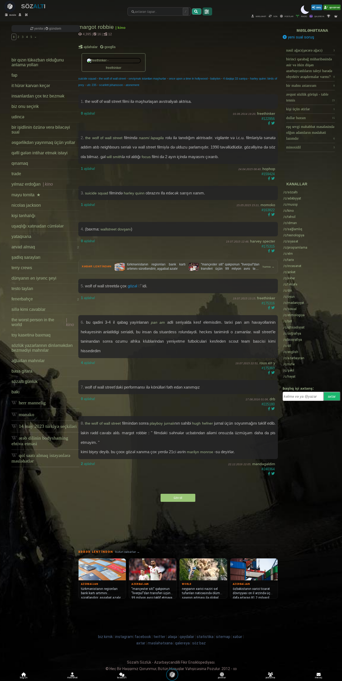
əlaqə (172, 637)
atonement (132, 85)
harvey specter (262, 241)
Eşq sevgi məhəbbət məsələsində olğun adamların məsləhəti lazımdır (310, 132)
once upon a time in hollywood (188, 78)
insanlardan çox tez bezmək (37, 96)
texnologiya (293, 235)
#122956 (268, 119)
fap (14, 75)
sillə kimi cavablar (28, 309)
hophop (268, 169)
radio (304, 16)
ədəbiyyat (292, 198)
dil (287, 346)
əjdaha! (88, 113)
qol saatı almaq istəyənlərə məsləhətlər (40, 458)
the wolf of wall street (112, 78)
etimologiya (294, 315)
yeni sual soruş (300, 37)
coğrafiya (292, 333)
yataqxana (21, 236)
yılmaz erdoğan (32, 184)
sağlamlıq (292, 229)
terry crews (21, 267)
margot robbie (96, 27)
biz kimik (106, 637)
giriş (318, 7)
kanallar (296, 184)
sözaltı (290, 192)
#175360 (268, 368)
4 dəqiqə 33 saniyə (235, 78)
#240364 (268, 469)
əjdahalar (91, 47)
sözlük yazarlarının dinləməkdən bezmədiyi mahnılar (42, 348)
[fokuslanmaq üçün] (27, 14)
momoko (268, 205)
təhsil (289, 217)
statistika (205, 637)
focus (146, 157)
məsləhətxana (312, 30)
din (287, 290)
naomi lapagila (151, 138)
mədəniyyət (293, 303)
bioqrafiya (292, 340)
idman (290, 223)
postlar (288, 16)
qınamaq (19, 163)
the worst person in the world (42, 322)
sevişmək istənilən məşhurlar (147, 78)
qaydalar (187, 637)
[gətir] (196, 11)
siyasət (290, 241)
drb (272, 399)
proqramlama (295, 247)
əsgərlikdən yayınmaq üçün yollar (43, 142)
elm (288, 254)
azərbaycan (293, 358)
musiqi (290, 204)
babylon (215, 78)
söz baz (199, 643)
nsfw (289, 364)
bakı (15, 392)
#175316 (268, 303)
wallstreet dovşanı (115, 229)
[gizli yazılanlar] (20, 14)
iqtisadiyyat (294, 327)
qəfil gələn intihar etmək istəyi (39, 153)
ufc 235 (91, 85)
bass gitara (21, 371)
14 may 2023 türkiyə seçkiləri (47, 426)
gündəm (54, 28)
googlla (109, 47)
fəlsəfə (290, 284)
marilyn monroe (200, 452)
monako (25, 414)
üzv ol (178, 498)
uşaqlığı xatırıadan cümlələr (37, 226)
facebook (143, 637)
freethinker (266, 113)
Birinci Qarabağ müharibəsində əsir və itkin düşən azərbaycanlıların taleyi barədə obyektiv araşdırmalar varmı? (310, 68)
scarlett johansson (111, 85)
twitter (159, 637)
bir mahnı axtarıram (310, 86)
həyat (289, 376)
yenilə (38, 28)
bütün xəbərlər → (127, 552)
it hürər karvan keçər (30, 85)
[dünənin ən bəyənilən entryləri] (329, 16)
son (275, 16)
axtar (332, 396)
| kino (120, 27)
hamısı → (268, 266)
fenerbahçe (45, 299)
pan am (158, 322)
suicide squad (87, 78)
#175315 (268, 246)
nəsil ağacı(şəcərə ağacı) (310, 50)
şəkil (288, 370)
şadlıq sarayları (25, 257)
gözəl (132, 286)
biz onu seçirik (25, 106)
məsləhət (260, 16)
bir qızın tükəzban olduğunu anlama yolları (37, 62)
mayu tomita (25, 195)
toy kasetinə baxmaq (30, 335)
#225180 (268, 404)
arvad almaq (45, 247)
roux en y (267, 363)
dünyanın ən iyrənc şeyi (33, 278)
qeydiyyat (334, 7)
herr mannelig (31, 402)
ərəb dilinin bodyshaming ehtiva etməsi (39, 440)
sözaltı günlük (24, 381)
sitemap (223, 637)
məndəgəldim (263, 464)
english (290, 352)
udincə (17, 117)
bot (287, 321)
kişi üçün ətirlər (310, 109)
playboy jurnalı (162, 423)
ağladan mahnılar (28, 360)
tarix (288, 260)
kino (288, 211)
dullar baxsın (310, 118)
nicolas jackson (26, 205)
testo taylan (22, 288)
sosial (290, 309)
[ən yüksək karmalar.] (336, 16)
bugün (12, 14)
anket (289, 272)
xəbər (289, 278)
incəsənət (292, 266)
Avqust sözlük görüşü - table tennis (310, 97)
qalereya (319, 16)
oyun (289, 297)
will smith (114, 157)
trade (16, 173)
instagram (124, 637)
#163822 (268, 210)
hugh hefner (202, 423)
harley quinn (134, 193)
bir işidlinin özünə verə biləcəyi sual (40, 129)
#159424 (268, 174)
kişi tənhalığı (23, 215)
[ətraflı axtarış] (207, 11)
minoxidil (310, 147)
